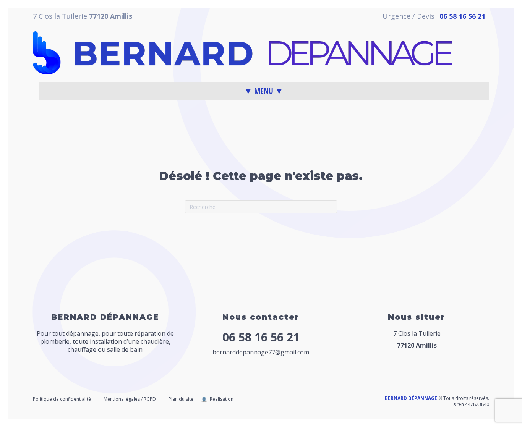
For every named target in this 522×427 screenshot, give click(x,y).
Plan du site (181, 399)
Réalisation (221, 399)
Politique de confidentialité (62, 399)
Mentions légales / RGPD (130, 399)
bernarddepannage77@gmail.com (260, 352)
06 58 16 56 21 (261, 337)
